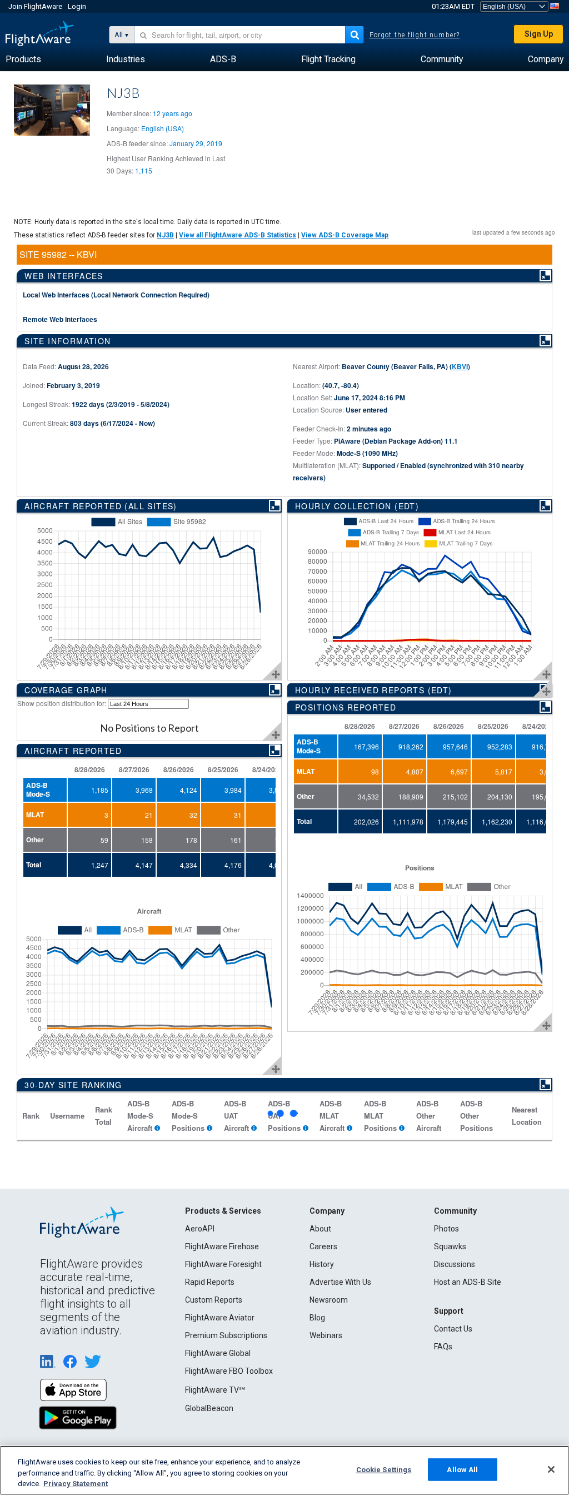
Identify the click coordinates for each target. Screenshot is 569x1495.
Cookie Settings (384, 1469)
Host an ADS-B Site (467, 1282)
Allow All (462, 1469)
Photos (446, 1228)
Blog (317, 1317)
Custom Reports (213, 1299)
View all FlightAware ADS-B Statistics (237, 235)
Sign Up (539, 33)
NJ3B (165, 235)
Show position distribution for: (61, 703)
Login (77, 6)
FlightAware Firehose (222, 1246)
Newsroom (329, 1299)
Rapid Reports (209, 1282)
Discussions (454, 1264)
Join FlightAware (35, 6)
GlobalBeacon (209, 1408)
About (320, 1228)
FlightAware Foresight (223, 1264)
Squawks (450, 1246)
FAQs (443, 1346)
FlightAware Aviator (219, 1317)
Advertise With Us (340, 1282)
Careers (323, 1246)
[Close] (551, 1469)
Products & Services (223, 1210)
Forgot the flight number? (415, 35)
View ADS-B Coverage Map (344, 235)
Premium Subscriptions (226, 1335)
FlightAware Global (218, 1353)
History (322, 1264)
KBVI (460, 366)
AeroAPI (199, 1228)
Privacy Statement (75, 1483)
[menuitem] (23, 59)
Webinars (326, 1335)
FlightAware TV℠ (215, 1389)
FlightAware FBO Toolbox (229, 1371)
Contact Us (453, 1328)
